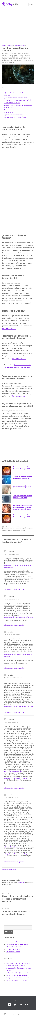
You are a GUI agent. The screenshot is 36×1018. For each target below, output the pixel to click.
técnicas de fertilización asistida (16, 530)
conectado (21, 882)
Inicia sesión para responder (14, 589)
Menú (31, 4)
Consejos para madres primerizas (17, 980)
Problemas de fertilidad (8, 528)
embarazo (18, 528)
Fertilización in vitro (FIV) (12, 103)
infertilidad (30, 528)
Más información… (9, 328)
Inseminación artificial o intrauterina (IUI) (17, 100)
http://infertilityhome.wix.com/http (15, 778)
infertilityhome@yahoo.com (13, 771)
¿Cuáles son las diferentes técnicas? (15, 98)
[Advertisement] (18, 26)
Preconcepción (24, 527)
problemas (5, 530)
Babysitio (7, 527)
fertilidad (24, 528)
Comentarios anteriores (9, 548)
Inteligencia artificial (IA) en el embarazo (19, 973)
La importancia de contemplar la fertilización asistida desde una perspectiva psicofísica (22, 507)
